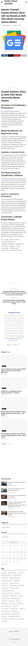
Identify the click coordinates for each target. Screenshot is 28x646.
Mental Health (16, 598)
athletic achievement (14, 239)
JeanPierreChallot (19, 243)
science (5, 608)
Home (2, 6)
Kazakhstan (12, 246)
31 (17, 561)
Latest (17, 593)
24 (17, 558)
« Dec (2, 564)
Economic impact (6, 580)
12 (25, 552)
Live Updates (6, 598)
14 (6, 555)
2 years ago (12, 508)
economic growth (15, 577)
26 (25, 558)
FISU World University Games (8, 241)
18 (21, 555)
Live (20, 595)
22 (10, 558)
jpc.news (16, 340)
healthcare (5, 588)
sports (22, 608)
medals (18, 246)
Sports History (5, 248)
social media (13, 608)
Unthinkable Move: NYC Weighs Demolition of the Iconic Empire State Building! (17, 513)
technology (16, 613)
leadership (5, 595)
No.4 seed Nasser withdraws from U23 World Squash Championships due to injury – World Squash (13, 435)
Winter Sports (14, 250)
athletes (6, 239)
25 (21, 558)
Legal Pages (16, 631)
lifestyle (13, 595)
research (15, 606)
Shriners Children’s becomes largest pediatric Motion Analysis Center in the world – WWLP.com (13, 370)
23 (14, 558)
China (20, 572)
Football (4, 585)
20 (3, 558)
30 (14, 561)
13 (3, 555)
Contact (10, 631)
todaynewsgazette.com (15, 639)
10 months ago (12, 485)
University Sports (5, 250)
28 (6, 561)
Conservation (17, 575)
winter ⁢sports (9, 123)
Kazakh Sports (5, 246)
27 (3, 561)
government (13, 585)
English (4, 443)
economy (16, 580)
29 (10, 561)
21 (6, 558)
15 (10, 555)
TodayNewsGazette (6, 25)
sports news (5, 611)
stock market (15, 611)
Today (4, 616)
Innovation (14, 588)
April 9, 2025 (5, 374)
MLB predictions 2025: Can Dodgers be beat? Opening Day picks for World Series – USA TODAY (13, 413)
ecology (5, 577)
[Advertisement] (14, 72)
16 (14, 555)
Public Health (6, 606)
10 (17, 552)
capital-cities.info (16, 338)
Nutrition (5, 603)
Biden (4, 572)
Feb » (6, 564)
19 (25, 555)
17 (17, 555)
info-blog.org (8, 338)
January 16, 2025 (17, 25)
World (6, 6)
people (12, 603)
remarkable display (8, 111)
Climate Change (6, 575)
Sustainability (6, 613)
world (20, 250)
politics (20, 603)
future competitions (10, 180)
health (21, 585)
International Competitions (8, 243)
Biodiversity (12, 572)
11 (21, 552)
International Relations (8, 590)
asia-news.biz (20, 336)
